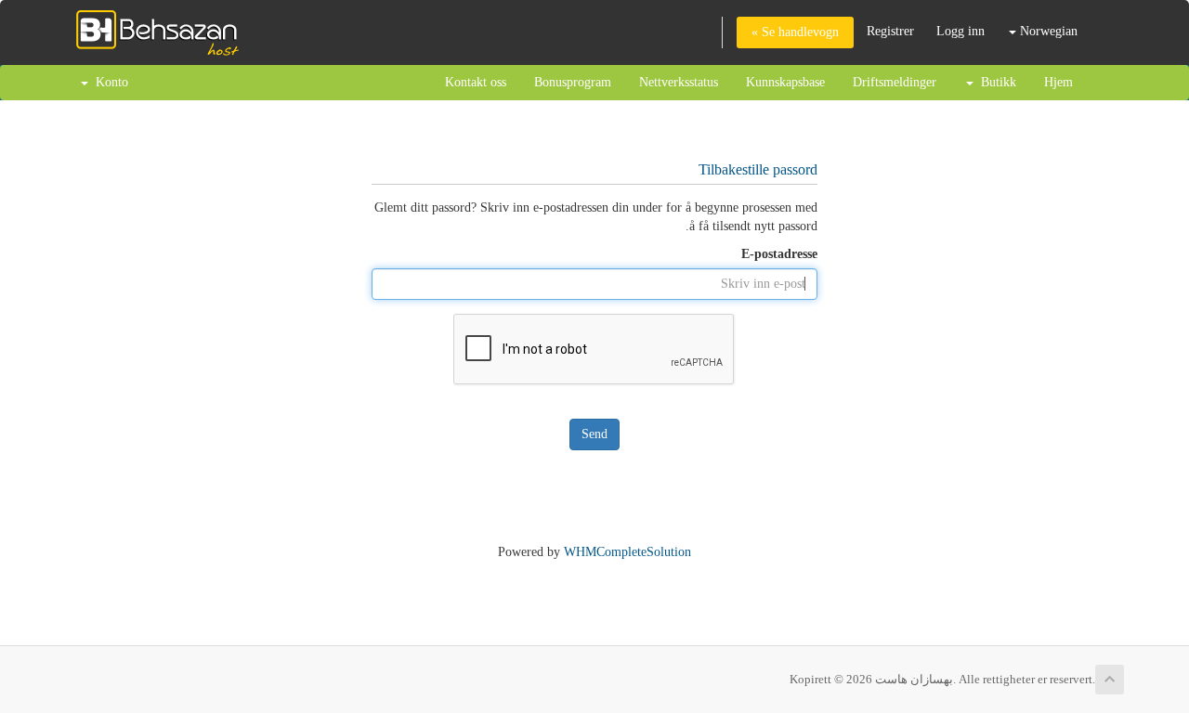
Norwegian (1047, 31)
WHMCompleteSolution (627, 552)
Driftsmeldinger (894, 82)
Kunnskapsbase (785, 82)
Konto (108, 82)
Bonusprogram (572, 82)
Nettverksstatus (678, 82)
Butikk (994, 82)
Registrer (890, 31)
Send (594, 434)
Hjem (1058, 82)
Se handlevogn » (795, 32)
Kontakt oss (475, 82)
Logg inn (960, 31)
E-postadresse (779, 254)
